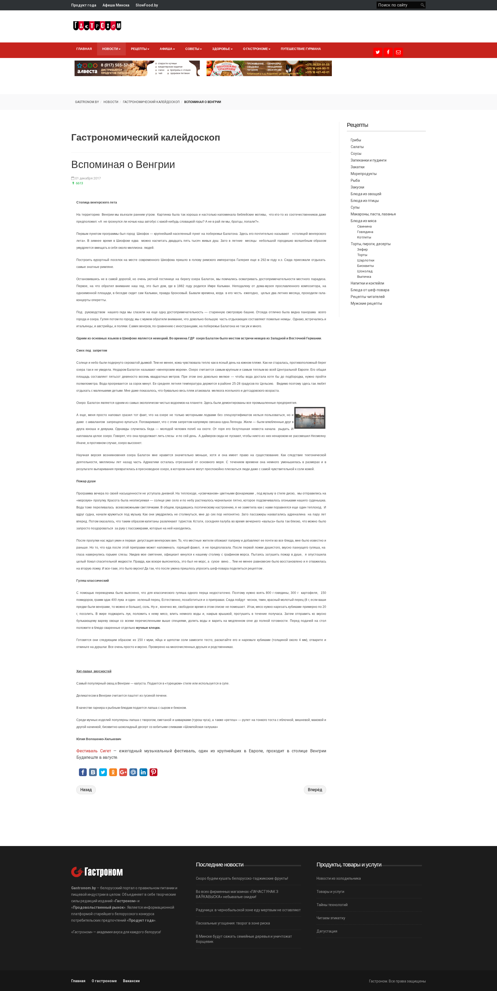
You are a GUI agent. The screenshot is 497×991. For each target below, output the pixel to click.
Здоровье (221, 49)
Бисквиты (365, 266)
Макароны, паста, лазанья (373, 214)
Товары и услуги (330, 892)
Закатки (357, 167)
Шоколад (365, 271)
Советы (192, 49)
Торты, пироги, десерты (371, 244)
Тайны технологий (332, 905)
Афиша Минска (116, 5)
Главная (84, 49)
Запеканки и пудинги (368, 160)
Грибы (356, 140)
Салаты (357, 147)
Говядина (365, 232)
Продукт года (83, 5)
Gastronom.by (87, 102)
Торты (362, 255)
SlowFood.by (147, 5)
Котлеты (364, 237)
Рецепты (139, 49)
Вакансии (131, 981)
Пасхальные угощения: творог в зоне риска (233, 923)
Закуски (357, 187)
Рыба (355, 180)
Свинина (364, 226)
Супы (355, 207)
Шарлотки (365, 260)
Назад (86, 789)
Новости (110, 49)
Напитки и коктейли (367, 283)
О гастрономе (255, 49)
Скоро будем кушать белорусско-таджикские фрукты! (242, 878)
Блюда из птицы (365, 201)
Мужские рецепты (366, 303)
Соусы (356, 153)
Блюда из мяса (363, 221)
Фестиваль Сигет (93, 750)
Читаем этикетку (331, 918)
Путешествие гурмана (301, 49)
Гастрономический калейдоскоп (151, 102)
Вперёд (315, 789)
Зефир (362, 249)
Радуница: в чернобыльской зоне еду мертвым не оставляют (248, 910)
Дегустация (327, 931)
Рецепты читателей (368, 297)
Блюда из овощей (366, 194)
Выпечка (364, 276)
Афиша (166, 49)
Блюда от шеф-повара (370, 290)
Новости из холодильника (339, 878)
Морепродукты (364, 174)
